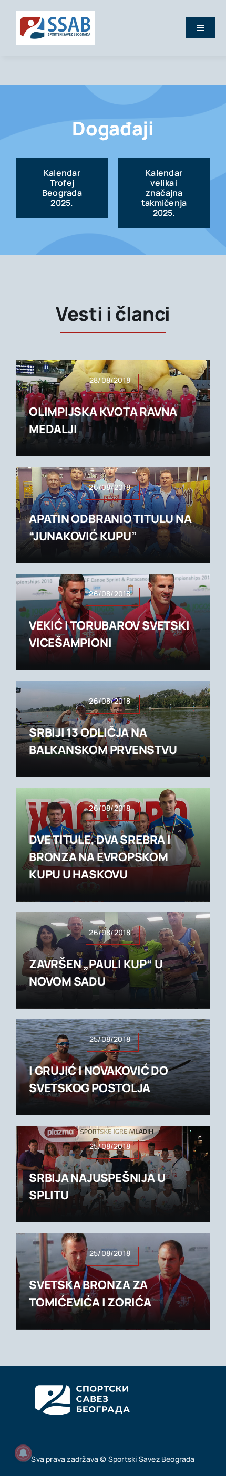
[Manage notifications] (23, 1452)
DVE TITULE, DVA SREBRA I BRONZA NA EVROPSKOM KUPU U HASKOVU (100, 857)
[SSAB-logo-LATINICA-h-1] (55, 14)
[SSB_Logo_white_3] (81, 1375)
